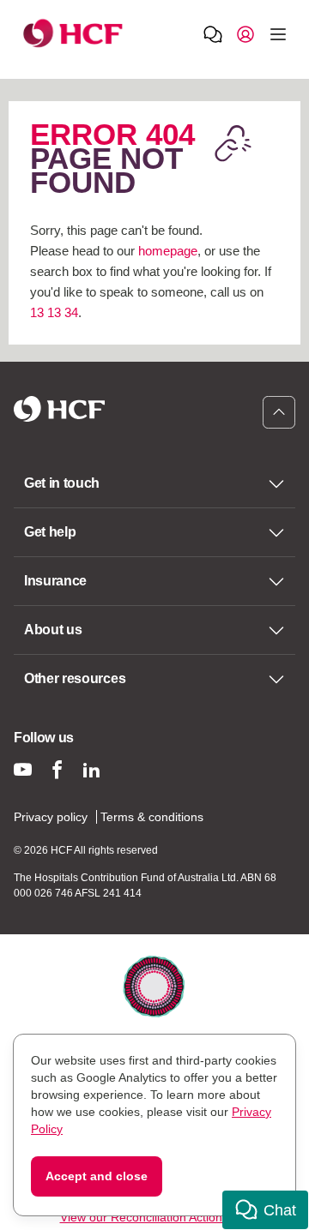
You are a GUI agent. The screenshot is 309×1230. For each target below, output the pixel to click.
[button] (265, 1210)
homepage (167, 250)
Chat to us (213, 33)
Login (245, 33)
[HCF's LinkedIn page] (91, 769)
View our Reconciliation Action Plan (155, 1217)
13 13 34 (54, 312)
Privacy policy (51, 817)
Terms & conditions (151, 817)
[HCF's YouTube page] (23, 769)
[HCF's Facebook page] (57, 769)
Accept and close (96, 1176)
